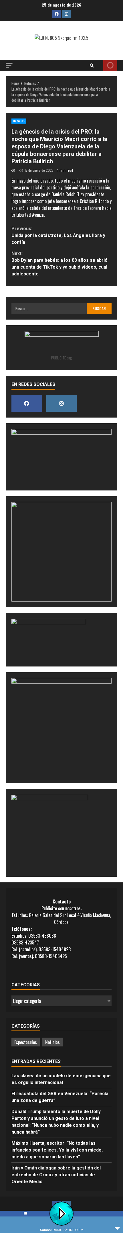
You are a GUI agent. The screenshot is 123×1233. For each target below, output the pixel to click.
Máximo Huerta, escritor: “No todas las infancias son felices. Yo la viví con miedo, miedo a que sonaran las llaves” (57, 1150)
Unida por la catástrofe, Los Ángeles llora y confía (58, 235)
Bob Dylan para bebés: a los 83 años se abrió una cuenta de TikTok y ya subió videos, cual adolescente (59, 264)
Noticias (19, 121)
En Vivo (110, 65)
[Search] (92, 65)
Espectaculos (25, 1042)
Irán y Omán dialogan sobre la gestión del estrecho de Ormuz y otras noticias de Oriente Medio (56, 1174)
